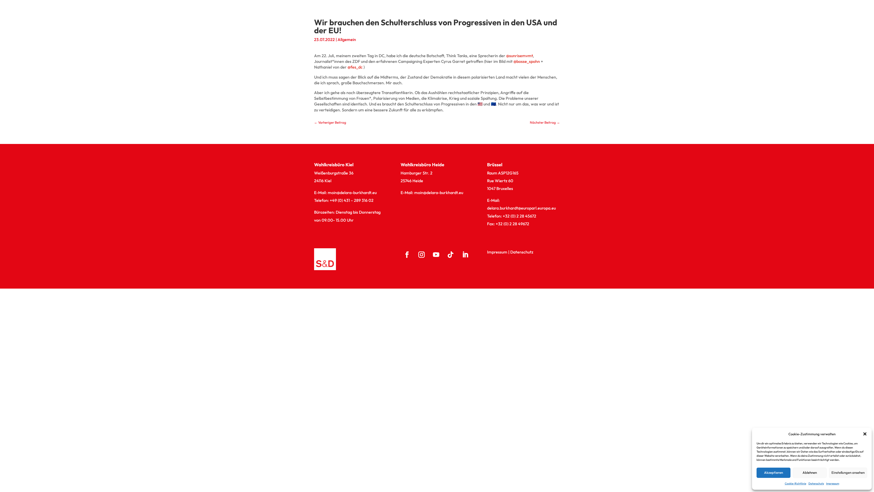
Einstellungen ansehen (848, 472)
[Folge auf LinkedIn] (465, 254)
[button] (865, 434)
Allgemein (347, 39)
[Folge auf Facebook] (407, 254)
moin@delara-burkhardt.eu (352, 192)
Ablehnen (810, 472)
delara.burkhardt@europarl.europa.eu (521, 208)
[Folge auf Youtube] (436, 254)
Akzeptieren (773, 472)
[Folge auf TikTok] (450, 254)
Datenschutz (816, 483)
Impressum (832, 483)
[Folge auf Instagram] (421, 254)
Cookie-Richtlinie (795, 483)
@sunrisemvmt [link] (519, 55)
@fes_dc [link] (355, 67)
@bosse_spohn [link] (526, 61)
